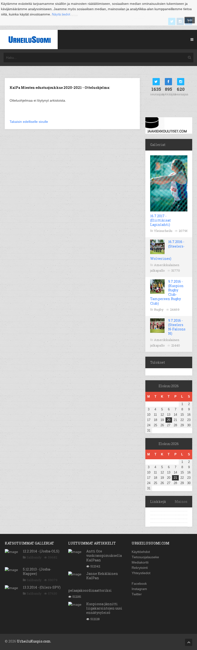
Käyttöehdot (141, 552)
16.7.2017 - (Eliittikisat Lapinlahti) (160, 220)
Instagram (139, 589)
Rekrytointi (140, 568)
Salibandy (34, 557)
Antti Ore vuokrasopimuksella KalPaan (104, 555)
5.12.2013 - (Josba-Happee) (37, 571)
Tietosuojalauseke (145, 557)
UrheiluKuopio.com (34, 641)
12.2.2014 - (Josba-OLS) (41, 551)
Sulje (189, 20)
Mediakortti (140, 562)
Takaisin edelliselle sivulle (29, 122)
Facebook (139, 583)
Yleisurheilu (163, 231)
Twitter (137, 594)
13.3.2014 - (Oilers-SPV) (42, 587)
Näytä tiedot (61, 14)
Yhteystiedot (141, 573)
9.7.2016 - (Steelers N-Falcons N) (176, 327)
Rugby (159, 309)
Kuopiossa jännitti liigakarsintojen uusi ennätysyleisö (104, 608)
